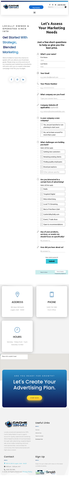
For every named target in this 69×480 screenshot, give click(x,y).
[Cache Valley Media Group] (12, 6)
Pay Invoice (36, 7)
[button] (34, 12)
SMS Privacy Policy (42, 472)
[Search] (65, 7)
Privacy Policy (27, 472)
